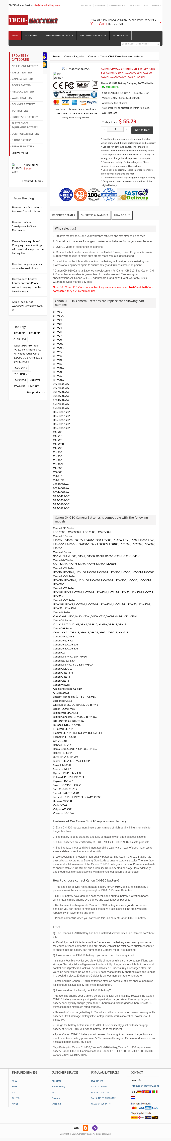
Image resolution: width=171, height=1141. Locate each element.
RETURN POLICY (117, 5)
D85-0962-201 (61, 428)
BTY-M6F (19, 386)
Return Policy (58, 1086)
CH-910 (57, 476)
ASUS (14, 1081)
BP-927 (57, 335)
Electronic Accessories (93, 35)
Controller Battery (25, 134)
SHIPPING (135, 5)
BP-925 (57, 331)
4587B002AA (61, 404)
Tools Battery (21, 85)
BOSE (14, 1086)
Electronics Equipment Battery (25, 125)
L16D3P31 (20, 380)
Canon (92, 56)
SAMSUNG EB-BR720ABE (103, 1098)
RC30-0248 (20, 368)
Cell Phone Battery (25, 66)
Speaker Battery (23, 146)
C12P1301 (20, 339)
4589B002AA (61, 484)
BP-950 (57, 360)
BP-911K (58, 315)
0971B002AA (61, 384)
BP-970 (57, 372)
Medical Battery (23, 91)
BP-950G (58, 368)
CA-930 (57, 448)
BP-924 (57, 327)
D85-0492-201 (61, 496)
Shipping (56, 1104)
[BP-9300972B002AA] (58, 78)
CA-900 (57, 432)
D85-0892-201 (61, 508)
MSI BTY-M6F (98, 1081)
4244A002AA (61, 400)
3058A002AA (61, 396)
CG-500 (57, 472)
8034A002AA (61, 492)
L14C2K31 (34, 386)
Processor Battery (25, 117)
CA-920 (57, 440)
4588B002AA (61, 408)
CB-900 (57, 452)
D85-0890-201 (61, 504)
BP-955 (57, 364)
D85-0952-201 (61, 424)
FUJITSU (16, 1098)
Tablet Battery (22, 72)
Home (15, 35)
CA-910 (57, 436)
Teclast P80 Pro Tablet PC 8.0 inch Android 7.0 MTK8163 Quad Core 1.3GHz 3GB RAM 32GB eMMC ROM (28, 353)
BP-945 (57, 356)
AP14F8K (19, 333)
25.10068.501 (22, 374)
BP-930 (57, 339)
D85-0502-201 (61, 500)
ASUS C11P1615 (99, 1086)
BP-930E (58, 343)
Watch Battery (22, 98)
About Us (56, 1081)
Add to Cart (142, 130)
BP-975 (57, 376)
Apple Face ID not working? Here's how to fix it (27, 306)
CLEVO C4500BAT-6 (101, 1104)
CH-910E (58, 480)
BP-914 (57, 319)
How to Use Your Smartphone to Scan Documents (24, 226)
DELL (14, 1092)
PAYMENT (100, 5)
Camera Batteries (74, 56)
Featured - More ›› (33, 181)
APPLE (15, 1104)
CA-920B (58, 444)
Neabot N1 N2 (31, 165)
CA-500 (57, 468)
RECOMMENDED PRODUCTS (59, 35)
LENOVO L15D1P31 (101, 1092)
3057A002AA (61, 392)
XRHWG (35, 380)
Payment (56, 1098)
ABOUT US (86, 5)
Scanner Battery (23, 104)
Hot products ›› (36, 392)
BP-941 (57, 351)
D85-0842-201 (61, 412)
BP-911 (57, 311)
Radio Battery (22, 140)
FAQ (146, 5)
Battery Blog (120, 35)
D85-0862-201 (61, 420)
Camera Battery (22, 79)
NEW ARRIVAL (32, 35)
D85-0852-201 (61, 416)
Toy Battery (20, 110)
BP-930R (58, 347)
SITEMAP (156, 5)
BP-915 (57, 323)
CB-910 (57, 456)
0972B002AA (61, 388)
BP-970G (58, 380)
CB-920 (57, 460)
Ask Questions (109, 113)
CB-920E (58, 464)
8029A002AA (61, 488)
